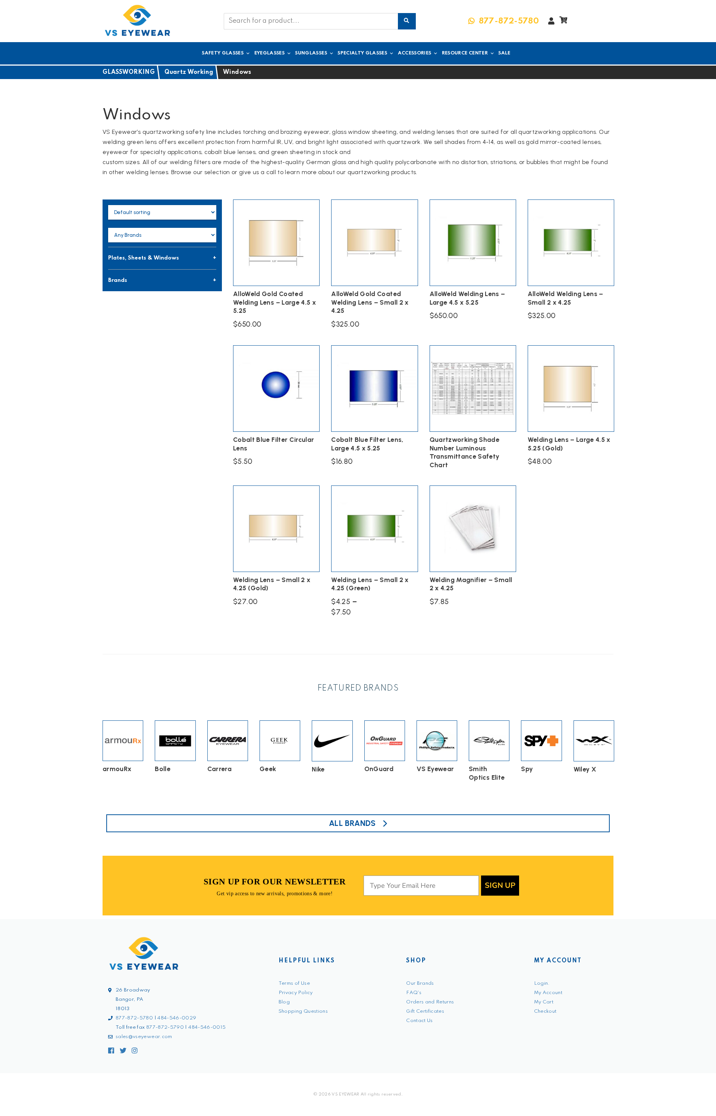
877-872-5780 (134, 1018)
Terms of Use (294, 983)
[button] (563, 22)
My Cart (543, 1002)
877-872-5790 (165, 1027)
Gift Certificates (425, 1011)
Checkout (545, 1011)
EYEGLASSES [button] (269, 53)
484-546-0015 (207, 1027)
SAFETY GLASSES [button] (223, 53)
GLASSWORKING (129, 72)
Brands (117, 280)
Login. (542, 983)
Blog (284, 1002)
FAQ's (413, 992)
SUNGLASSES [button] (311, 53)
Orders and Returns (430, 1002)
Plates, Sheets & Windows (143, 258)
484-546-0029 (176, 1018)
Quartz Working (188, 72)
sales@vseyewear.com (144, 1036)
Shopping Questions (303, 1011)
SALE (504, 53)
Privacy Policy (296, 992)
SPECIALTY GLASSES (362, 53)
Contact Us (419, 1020)
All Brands (352, 823)
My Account (548, 992)
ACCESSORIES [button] (414, 53)
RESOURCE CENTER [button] (465, 53)
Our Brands (420, 983)
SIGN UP (500, 885)
